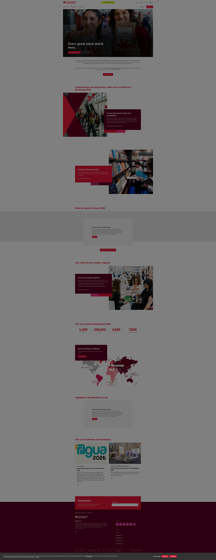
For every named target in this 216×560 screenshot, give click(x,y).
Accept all (173, 556)
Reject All (165, 556)
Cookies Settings (156, 556)
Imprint (38, 557)
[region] (108, 556)
